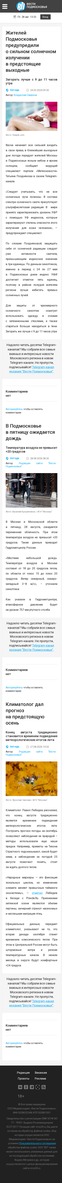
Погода (14, 90)
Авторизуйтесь (14, 409)
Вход (45, 17)
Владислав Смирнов (25, 95)
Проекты (23, 1078)
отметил (37, 893)
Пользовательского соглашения (37, 1143)
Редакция (23, 1072)
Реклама (40, 1078)
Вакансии (41, 1072)
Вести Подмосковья (31, 6)
